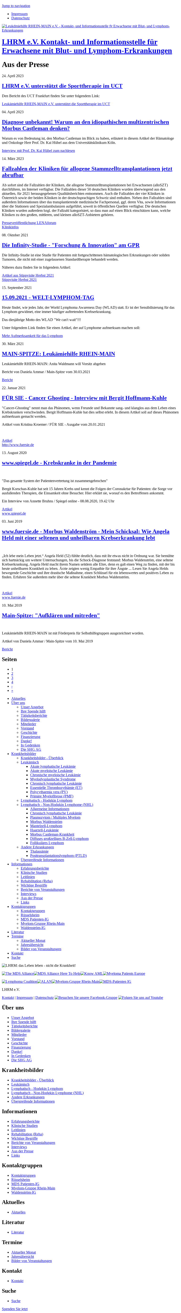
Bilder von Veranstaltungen (41, 949)
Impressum (19, 14)
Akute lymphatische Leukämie (53, 766)
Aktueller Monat (33, 940)
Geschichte (29, 732)
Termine (17, 936)
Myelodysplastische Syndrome (53, 779)
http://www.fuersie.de (18, 445)
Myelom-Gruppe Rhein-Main (43, 923)
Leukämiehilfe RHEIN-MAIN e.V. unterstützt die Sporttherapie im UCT (56, 104)
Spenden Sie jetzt (15, 1309)
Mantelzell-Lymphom (46, 826)
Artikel (7, 440)
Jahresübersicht (32, 945)
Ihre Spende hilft (33, 711)
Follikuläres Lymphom (47, 843)
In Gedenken (30, 745)
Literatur (17, 932)
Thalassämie (39, 851)
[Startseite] (90, 30)
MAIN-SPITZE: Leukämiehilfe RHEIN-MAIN (58, 354)
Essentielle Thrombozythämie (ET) (56, 788)
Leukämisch (30, 762)
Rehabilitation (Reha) (37, 881)
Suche (16, 957)
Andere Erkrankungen (37, 847)
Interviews (28, 894)
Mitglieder (28, 724)
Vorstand (27, 728)
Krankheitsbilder (23, 754)
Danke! (26, 741)
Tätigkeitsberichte (34, 715)
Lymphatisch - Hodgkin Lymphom (46, 800)
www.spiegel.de (14, 513)
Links (25, 902)
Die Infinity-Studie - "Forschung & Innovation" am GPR (71, 245)
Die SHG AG (31, 749)
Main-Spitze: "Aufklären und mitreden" (51, 615)
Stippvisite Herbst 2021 (19, 280)
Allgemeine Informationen (49, 809)
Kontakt (17, 953)
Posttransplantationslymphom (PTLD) (58, 856)
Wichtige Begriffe (34, 885)
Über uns (18, 703)
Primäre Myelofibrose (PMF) (51, 796)
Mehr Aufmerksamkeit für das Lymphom (32, 336)
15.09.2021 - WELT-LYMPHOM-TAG (48, 297)
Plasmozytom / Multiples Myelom (55, 817)
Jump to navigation (16, 6)
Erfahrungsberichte (35, 868)
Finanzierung (30, 737)
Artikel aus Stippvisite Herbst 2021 (28, 275)
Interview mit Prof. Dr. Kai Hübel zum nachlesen (38, 151)
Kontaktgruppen (23, 907)
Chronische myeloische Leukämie (55, 775)
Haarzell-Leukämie (44, 830)
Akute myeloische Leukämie (51, 771)
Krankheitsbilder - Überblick (42, 758)
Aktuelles (18, 698)
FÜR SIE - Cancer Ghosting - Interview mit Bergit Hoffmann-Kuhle (84, 398)
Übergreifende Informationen (42, 860)
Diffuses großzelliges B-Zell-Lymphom (59, 839)
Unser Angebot (32, 707)
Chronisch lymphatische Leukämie (56, 783)
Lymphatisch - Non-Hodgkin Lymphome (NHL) (57, 805)
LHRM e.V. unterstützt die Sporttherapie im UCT (62, 86)
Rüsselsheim (30, 915)
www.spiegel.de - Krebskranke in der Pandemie (59, 463)
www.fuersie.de (13, 597)
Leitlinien (28, 877)
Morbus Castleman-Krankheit (52, 834)
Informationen (21, 864)
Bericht (7, 380)
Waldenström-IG (33, 928)
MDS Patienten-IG (35, 919)
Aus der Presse (32, 898)
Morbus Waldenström (46, 822)
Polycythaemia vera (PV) (49, 792)
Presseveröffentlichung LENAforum (29, 223)
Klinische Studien (34, 873)
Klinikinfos (10, 227)
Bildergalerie (30, 720)
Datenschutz (20, 18)
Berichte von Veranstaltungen (43, 890)
